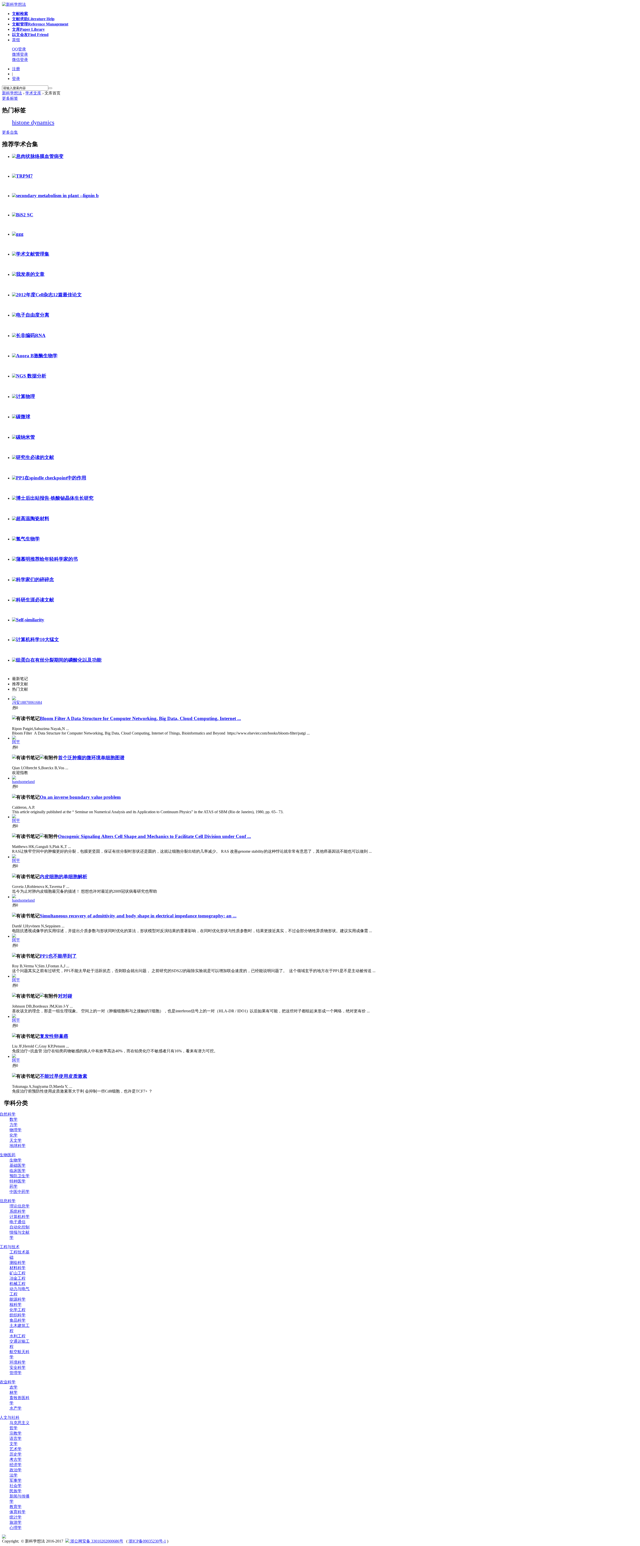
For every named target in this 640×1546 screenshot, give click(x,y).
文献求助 (33, 19)
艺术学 (16, 1449)
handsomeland (23, 781)
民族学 (16, 1491)
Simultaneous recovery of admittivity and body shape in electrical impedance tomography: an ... (138, 915)
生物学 (16, 1160)
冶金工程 (18, 1278)
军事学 (16, 1480)
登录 (16, 78)
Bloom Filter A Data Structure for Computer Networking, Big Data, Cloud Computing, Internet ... (140, 718)
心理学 (16, 1528)
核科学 (16, 1304)
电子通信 (18, 1222)
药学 (14, 1186)
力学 (14, 1125)
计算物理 (25, 396)
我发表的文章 (30, 274)
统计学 (16, 1517)
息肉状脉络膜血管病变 (40, 156)
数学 (14, 1119)
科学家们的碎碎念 (35, 579)
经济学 (16, 1465)
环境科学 (18, 1362)
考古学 (16, 1459)
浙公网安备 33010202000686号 (96, 1541)
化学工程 (18, 1310)
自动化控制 (20, 1227)
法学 (14, 1475)
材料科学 (18, 1268)
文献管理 (40, 24)
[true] (50, 88)
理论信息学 (20, 1206)
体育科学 (18, 1512)
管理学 (16, 1373)
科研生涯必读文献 (35, 599)
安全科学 (18, 1367)
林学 (14, 1392)
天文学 (16, 1140)
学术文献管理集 (32, 254)
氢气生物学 (28, 538)
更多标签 (10, 98)
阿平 (16, 742)
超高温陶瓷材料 (32, 518)
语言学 (16, 1438)
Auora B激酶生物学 (37, 355)
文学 (14, 1444)
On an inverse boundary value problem (80, 797)
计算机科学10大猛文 (37, 639)
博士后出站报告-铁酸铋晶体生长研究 (55, 498)
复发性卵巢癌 (54, 1036)
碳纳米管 (25, 437)
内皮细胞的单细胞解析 (63, 876)
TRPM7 (24, 176)
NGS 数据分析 (31, 376)
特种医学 (18, 1181)
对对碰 (65, 996)
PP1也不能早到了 (58, 956)
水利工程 (18, 1336)
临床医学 (18, 1170)
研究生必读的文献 (35, 457)
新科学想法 (12, 93)
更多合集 (10, 132)
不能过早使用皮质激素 (63, 1076)
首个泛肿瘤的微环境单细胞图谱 (91, 757)
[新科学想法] (14, 4)
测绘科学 (18, 1262)
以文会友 (30, 34)
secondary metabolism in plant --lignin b (57, 195)
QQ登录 (19, 49)
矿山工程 (18, 1273)
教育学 (16, 1507)
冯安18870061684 (27, 702)
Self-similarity (30, 619)
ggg (20, 234)
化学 (14, 1135)
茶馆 (16, 40)
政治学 (16, 1470)
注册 (16, 69)
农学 (14, 1387)
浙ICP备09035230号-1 (147, 1541)
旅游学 (16, 1522)
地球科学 (18, 1146)
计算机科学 (20, 1216)
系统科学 (18, 1211)
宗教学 (16, 1433)
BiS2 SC (24, 214)
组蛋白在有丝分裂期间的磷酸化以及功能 (59, 660)
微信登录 (20, 59)
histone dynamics (33, 122)
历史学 (16, 1454)
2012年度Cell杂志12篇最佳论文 (49, 294)
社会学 (16, 1486)
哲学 (14, 1428)
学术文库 (33, 93)
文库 (28, 29)
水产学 (16, 1408)
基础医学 (18, 1165)
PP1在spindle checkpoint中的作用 (51, 477)
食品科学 (18, 1320)
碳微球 (23, 416)
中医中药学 (20, 1191)
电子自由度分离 (32, 315)
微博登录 (20, 54)
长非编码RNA (31, 335)
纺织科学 (18, 1315)
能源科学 (18, 1299)
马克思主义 (20, 1423)
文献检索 (20, 13)
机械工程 (18, 1283)
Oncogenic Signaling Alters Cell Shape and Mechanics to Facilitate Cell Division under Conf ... (154, 836)
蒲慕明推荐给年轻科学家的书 (47, 559)
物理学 (16, 1130)
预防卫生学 (20, 1176)
